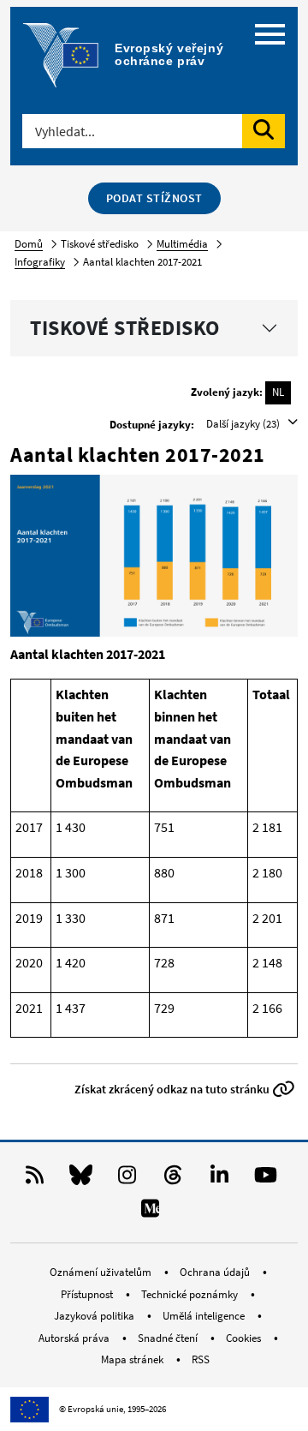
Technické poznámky (190, 1294)
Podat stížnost (154, 198)
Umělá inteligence (205, 1315)
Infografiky (40, 261)
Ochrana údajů (216, 1272)
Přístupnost (88, 1294)
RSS (201, 1359)
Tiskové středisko (125, 327)
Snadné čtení (169, 1338)
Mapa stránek (133, 1359)
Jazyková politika (95, 1315)
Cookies (245, 1338)
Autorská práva (75, 1338)
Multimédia (182, 244)
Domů (29, 244)
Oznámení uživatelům (102, 1272)
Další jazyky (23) (244, 423)
